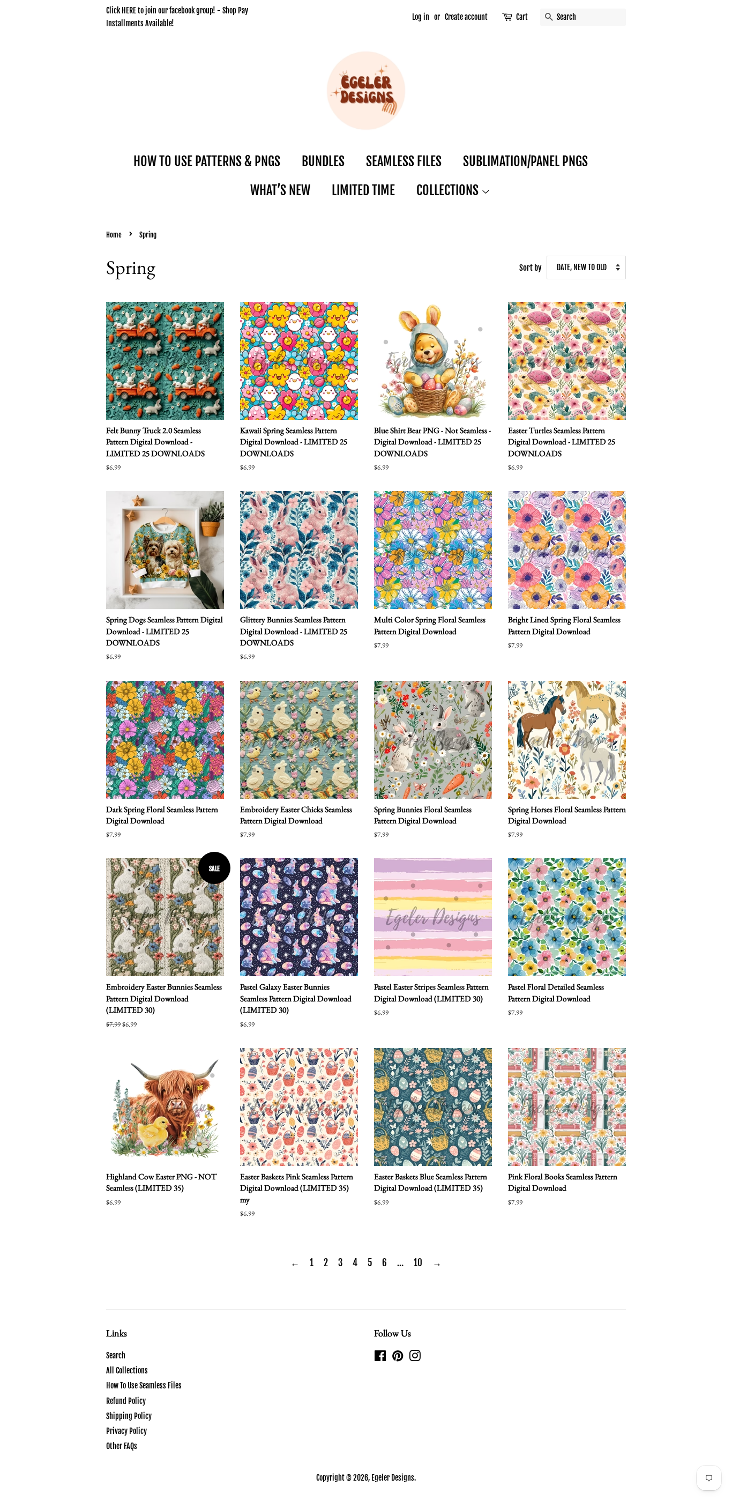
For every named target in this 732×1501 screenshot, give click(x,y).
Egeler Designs (392, 1478)
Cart (522, 16)
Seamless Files (404, 161)
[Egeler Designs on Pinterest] (398, 1358)
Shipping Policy (129, 1416)
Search (115, 1355)
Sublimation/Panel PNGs (525, 161)
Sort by (530, 268)
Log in (420, 16)
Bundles (323, 161)
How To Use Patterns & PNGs (206, 161)
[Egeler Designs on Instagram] (415, 1358)
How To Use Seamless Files (144, 1385)
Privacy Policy (126, 1431)
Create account (466, 16)
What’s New (280, 190)
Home (114, 235)
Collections (448, 190)
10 (418, 1262)
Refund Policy (126, 1401)
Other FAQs (121, 1446)
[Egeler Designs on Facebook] (380, 1358)
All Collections (127, 1370)
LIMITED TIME (363, 190)
